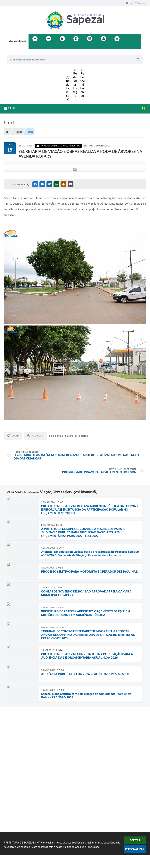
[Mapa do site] (103, 38)
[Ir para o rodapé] (41, 46)
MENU (11, 108)
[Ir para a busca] (32, 46)
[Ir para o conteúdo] (128, 38)
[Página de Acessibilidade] (117, 38)
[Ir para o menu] (137, 38)
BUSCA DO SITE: (18, 53)
